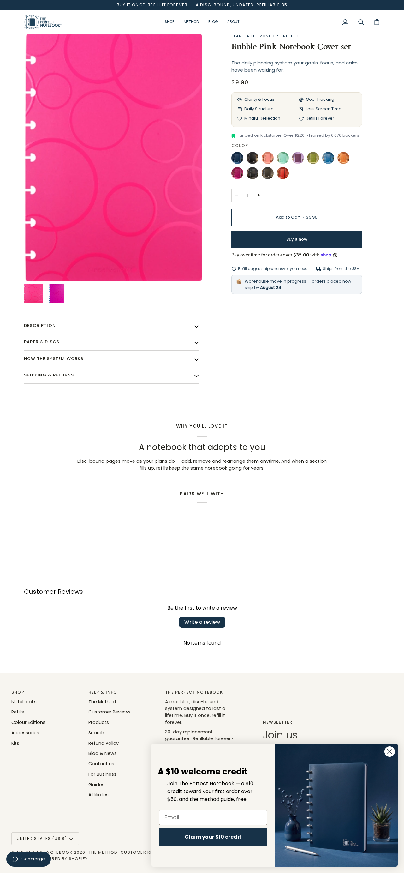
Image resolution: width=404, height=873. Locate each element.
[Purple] (299, 159)
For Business (102, 774)
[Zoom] (113, 157)
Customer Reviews (109, 712)
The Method (102, 702)
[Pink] (269, 159)
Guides (96, 784)
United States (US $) (42, 838)
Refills (17, 712)
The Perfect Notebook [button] (194, 692)
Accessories (25, 733)
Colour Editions (28, 722)
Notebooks (24, 702)
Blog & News (102, 753)
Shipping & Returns (49, 375)
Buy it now (296, 239)
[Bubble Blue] (329, 159)
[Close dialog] (389, 751)
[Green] (284, 159)
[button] (169, 22)
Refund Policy (103, 743)
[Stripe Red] (283, 174)
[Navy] (239, 159)
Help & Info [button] (102, 692)
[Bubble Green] (314, 159)
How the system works (53, 359)
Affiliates (98, 795)
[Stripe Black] (269, 174)
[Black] (254, 159)
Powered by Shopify (63, 859)
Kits (15, 743)
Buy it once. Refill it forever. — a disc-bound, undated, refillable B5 (202, 5)
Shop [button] (17, 692)
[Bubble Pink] (239, 174)
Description (40, 325)
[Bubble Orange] (345, 159)
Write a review (202, 622)
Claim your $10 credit (213, 836)
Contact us (101, 764)
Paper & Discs (41, 342)
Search (96, 733)
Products (98, 722)
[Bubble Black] (254, 174)
